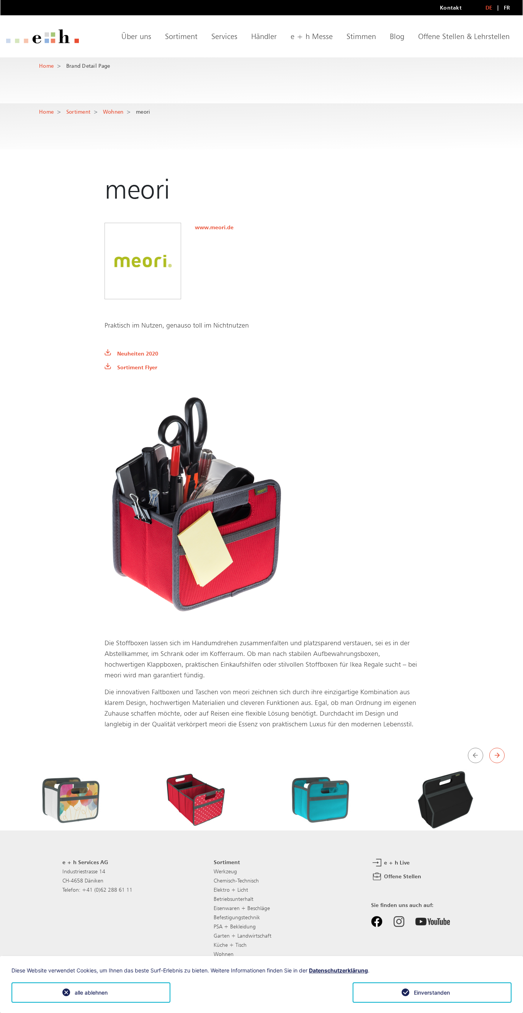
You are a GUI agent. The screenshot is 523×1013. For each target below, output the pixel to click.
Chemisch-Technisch (236, 881)
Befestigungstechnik (237, 917)
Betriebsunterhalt (233, 899)
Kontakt (451, 7)
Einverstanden (432, 992)
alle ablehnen (91, 992)
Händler (264, 36)
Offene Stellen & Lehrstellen (464, 36)
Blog (397, 36)
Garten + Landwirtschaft (242, 936)
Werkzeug (225, 871)
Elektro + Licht (231, 890)
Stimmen (361, 36)
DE (489, 7)
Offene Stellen (401, 876)
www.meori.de (214, 227)
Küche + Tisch (230, 945)
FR (507, 7)
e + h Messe (312, 36)
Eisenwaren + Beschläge (242, 908)
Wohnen (113, 111)
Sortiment (181, 36)
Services (224, 36)
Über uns (136, 36)
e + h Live (396, 862)
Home (46, 65)
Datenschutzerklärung (338, 970)
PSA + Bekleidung (235, 926)
